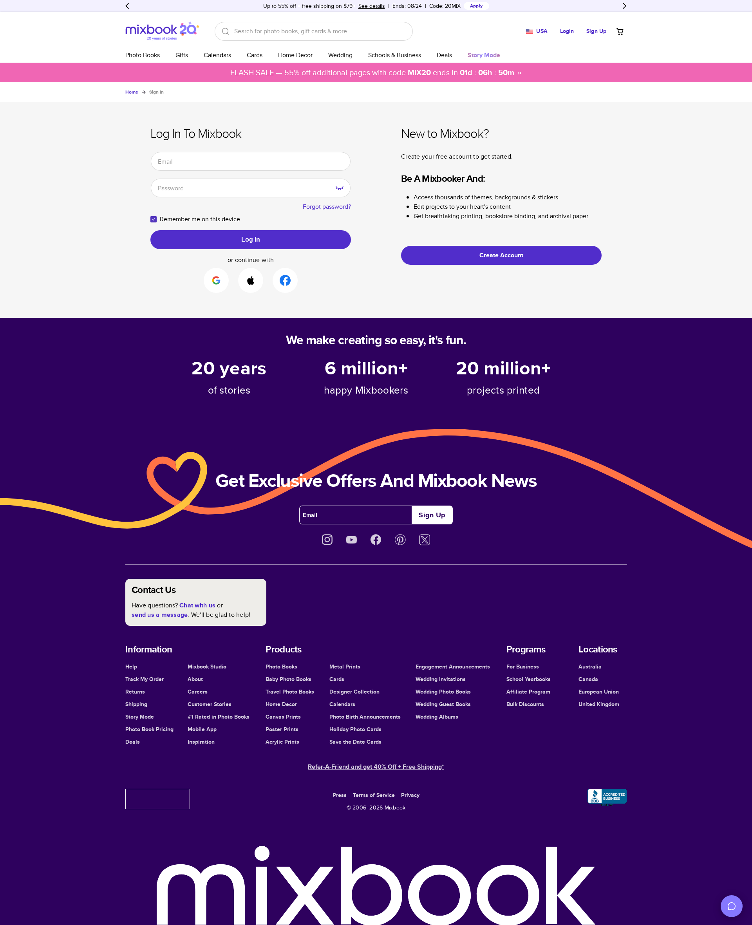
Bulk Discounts (525, 704)
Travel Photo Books (290, 692)
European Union (598, 692)
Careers (198, 692)
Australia (590, 666)
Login (567, 31)
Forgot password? (327, 206)
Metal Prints (344, 666)
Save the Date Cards (355, 742)
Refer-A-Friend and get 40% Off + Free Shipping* (376, 766)
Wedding (340, 55)
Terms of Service (374, 795)
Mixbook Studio (207, 666)
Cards (254, 55)
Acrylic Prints (282, 742)
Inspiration (201, 742)
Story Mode (139, 717)
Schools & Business (394, 55)
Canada (588, 679)
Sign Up (596, 31)
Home (131, 92)
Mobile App (202, 729)
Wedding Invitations (441, 679)
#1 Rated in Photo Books (218, 717)
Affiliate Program (528, 692)
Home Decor (295, 55)
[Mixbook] (162, 31)
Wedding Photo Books (443, 692)
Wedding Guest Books (443, 704)
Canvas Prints (283, 717)
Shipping (136, 704)
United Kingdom (598, 704)
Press (340, 795)
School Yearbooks (528, 679)
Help (131, 666)
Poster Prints (282, 729)
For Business (522, 666)
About (195, 679)
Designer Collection (354, 692)
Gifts (181, 55)
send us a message (160, 614)
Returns (135, 692)
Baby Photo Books (288, 679)
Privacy (410, 795)
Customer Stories (209, 704)
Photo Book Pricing (149, 729)
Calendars (217, 55)
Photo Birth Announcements (365, 717)
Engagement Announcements (453, 666)
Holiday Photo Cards (355, 729)
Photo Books (142, 55)
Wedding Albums (437, 717)
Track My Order (144, 679)
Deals (444, 55)
